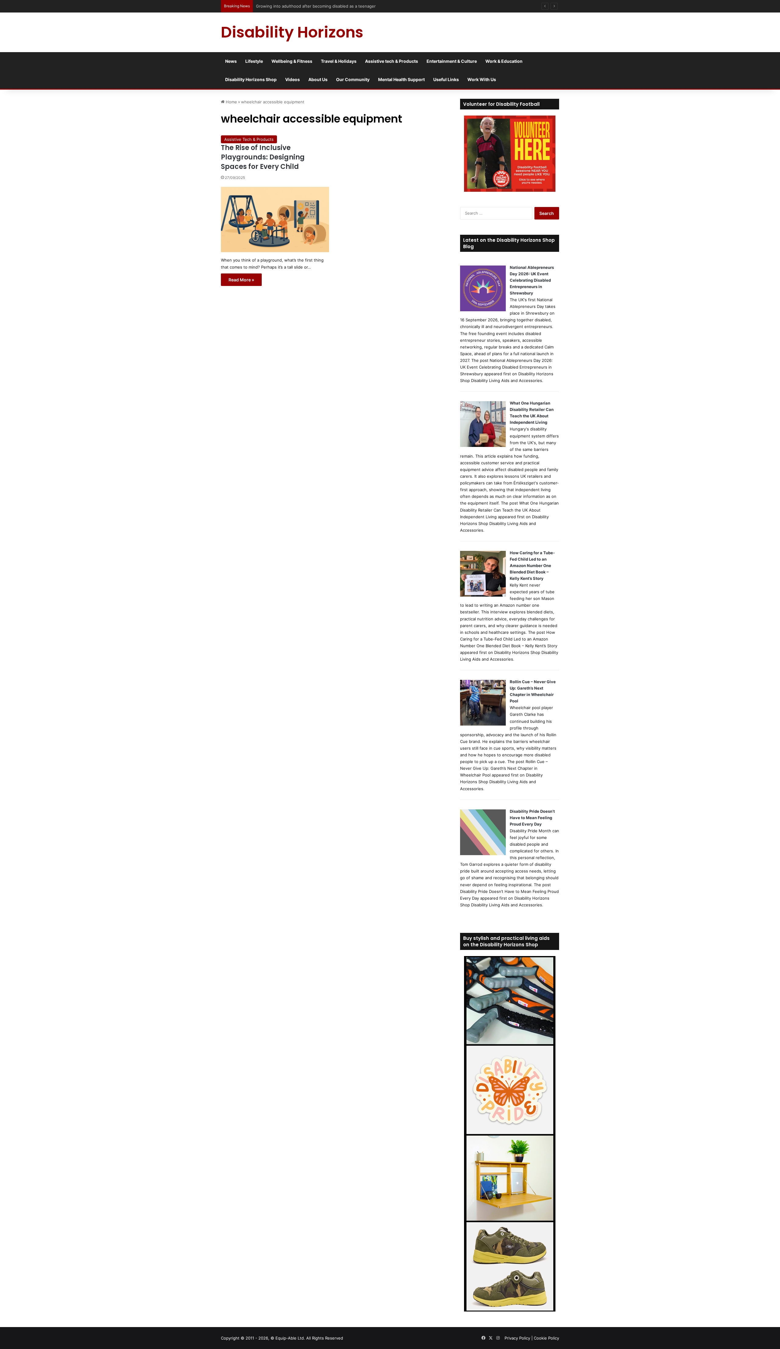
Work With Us (481, 79)
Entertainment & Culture (452, 61)
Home (231, 101)
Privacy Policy (517, 1338)
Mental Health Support (401, 79)
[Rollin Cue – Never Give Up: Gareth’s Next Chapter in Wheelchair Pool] (483, 724)
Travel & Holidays (338, 61)
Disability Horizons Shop (251, 79)
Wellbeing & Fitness (291, 61)
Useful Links (446, 79)
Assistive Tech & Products (249, 139)
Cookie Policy (546, 1338)
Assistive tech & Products (391, 61)
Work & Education (504, 61)
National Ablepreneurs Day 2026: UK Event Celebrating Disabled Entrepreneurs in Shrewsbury (532, 280)
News (231, 61)
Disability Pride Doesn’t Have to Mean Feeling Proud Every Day (532, 817)
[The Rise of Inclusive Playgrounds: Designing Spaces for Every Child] (275, 219)
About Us (318, 79)
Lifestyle (254, 61)
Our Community (353, 79)
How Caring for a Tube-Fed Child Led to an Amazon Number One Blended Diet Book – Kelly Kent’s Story (532, 565)
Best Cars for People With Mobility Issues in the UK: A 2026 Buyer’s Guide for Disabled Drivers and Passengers (361, 6)
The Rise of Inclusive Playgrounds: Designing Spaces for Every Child (263, 157)
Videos (292, 79)
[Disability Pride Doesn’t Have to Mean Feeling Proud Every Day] (483, 853)
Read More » (241, 279)
